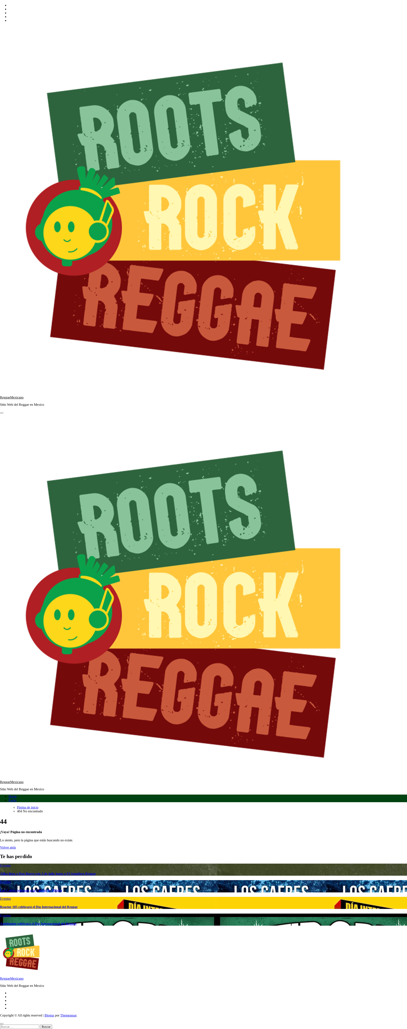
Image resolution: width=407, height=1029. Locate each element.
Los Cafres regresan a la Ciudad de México (31, 890)
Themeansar (68, 1015)
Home (12, 796)
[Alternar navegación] (1, 413)
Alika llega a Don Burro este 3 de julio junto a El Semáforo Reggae (48, 873)
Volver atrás (8, 847)
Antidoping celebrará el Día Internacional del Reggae (38, 923)
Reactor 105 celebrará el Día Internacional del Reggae (39, 907)
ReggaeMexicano (12, 397)
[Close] (1, 1023)
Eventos (5, 865)
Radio (12, 800)
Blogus (49, 1015)
